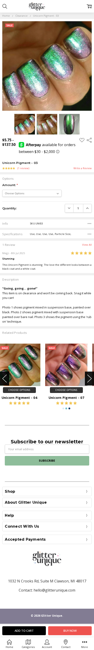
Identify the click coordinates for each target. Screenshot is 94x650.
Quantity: (9, 208)
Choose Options (23, 390)
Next (89, 379)
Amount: (10, 185)
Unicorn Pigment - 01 (70, 397)
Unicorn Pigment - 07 (23, 397)
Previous (4, 379)
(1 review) (23, 168)
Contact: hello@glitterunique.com (47, 590)
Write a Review (82, 168)
